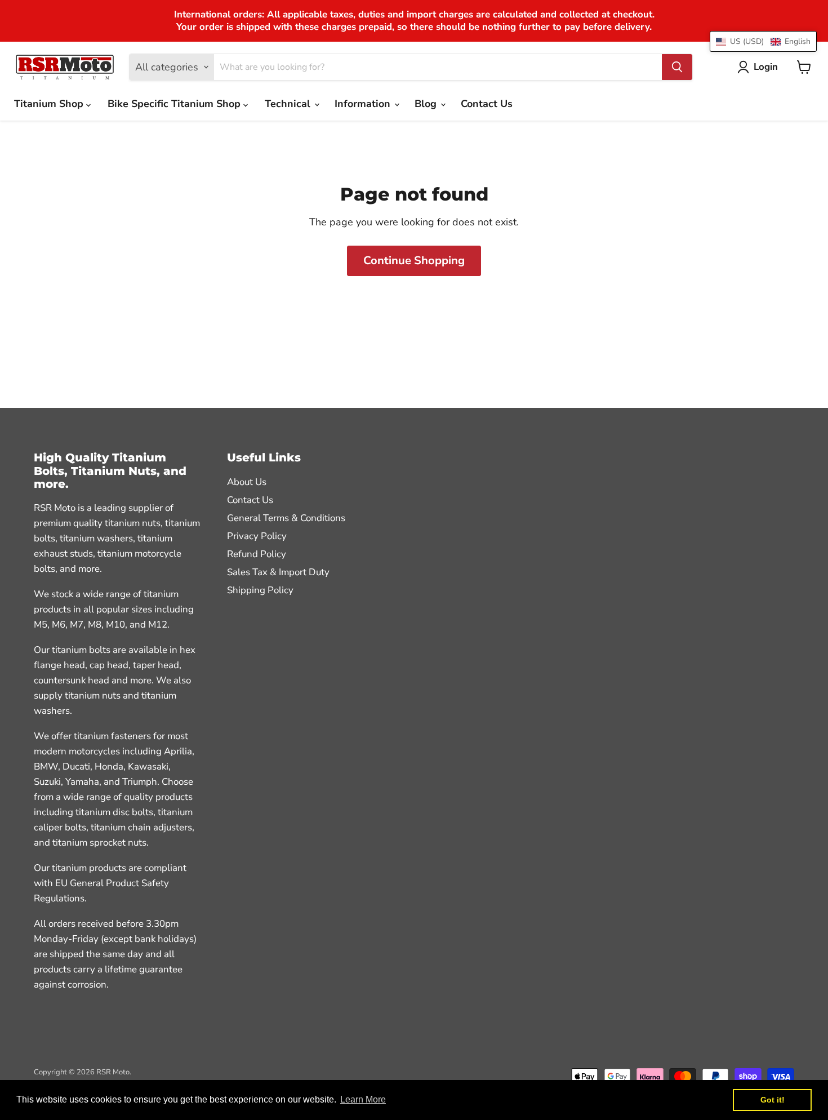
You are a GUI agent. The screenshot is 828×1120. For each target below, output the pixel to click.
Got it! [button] (772, 1099)
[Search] (677, 67)
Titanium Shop (50, 103)
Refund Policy (256, 554)
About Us (246, 481)
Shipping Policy (260, 590)
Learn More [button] (363, 1099)
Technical (289, 103)
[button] (763, 41)
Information (364, 103)
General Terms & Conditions (286, 518)
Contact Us (487, 103)
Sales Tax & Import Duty (278, 572)
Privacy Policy (257, 536)
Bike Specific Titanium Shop (175, 103)
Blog (427, 103)
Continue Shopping (414, 260)
